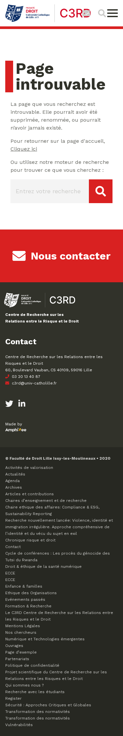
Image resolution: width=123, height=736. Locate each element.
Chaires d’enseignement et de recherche (46, 500)
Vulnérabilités (19, 724)
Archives (13, 487)
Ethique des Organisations (31, 593)
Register (13, 698)
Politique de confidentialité (32, 665)
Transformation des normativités (37, 711)
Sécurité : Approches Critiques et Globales (48, 705)
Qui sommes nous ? (24, 685)
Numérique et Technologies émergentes (45, 639)
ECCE (10, 573)
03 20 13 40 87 (25, 376)
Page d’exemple (21, 652)
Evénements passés (25, 599)
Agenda (12, 480)
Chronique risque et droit (30, 540)
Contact (13, 546)
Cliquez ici (23, 149)
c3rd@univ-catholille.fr (33, 383)
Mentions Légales (22, 626)
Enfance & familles (23, 586)
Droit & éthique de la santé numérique (43, 566)
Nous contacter (71, 256)
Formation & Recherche (28, 606)
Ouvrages (14, 645)
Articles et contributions (29, 494)
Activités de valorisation (29, 467)
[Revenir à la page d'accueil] (48, 21)
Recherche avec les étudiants (35, 692)
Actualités (15, 474)
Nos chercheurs (20, 632)
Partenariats (17, 659)
